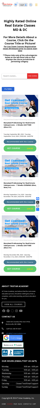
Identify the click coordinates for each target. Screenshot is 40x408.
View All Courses (13, 304)
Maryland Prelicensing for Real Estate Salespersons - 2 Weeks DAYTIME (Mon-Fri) (19, 125)
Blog (20, 404)
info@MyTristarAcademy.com (16, 333)
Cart (34, 404)
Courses (10, 404)
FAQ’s (15, 404)
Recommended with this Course (20, 142)
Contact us (27, 404)
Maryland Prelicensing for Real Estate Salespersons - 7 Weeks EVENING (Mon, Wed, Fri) (20, 185)
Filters (8, 89)
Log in (22, 5)
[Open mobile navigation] (36, 5)
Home (4, 404)
